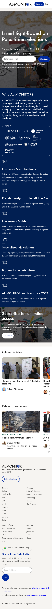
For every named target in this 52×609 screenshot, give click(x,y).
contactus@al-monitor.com (36, 595)
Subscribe (39, 4)
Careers (29, 538)
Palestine (5, 507)
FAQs (4, 535)
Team (29, 535)
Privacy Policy (7, 531)
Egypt (4, 510)
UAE (3, 501)
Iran (3, 497)
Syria (4, 520)
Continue (8, 335)
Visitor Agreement (8, 528)
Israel (4, 504)
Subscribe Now (11, 479)
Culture (29, 501)
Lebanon (5, 517)
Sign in (47, 4)
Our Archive (31, 504)
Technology (31, 497)
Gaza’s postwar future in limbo (17, 437)
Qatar (4, 513)
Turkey (4, 491)
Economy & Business (34, 494)
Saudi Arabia (6, 494)
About (29, 528)
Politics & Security (33, 491)
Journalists (30, 531)
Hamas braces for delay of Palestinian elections (21, 382)
